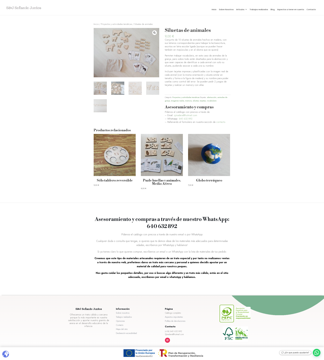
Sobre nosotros (122, 312)
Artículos (240, 9)
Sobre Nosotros (226, 9)
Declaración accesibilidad (126, 333)
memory (188, 100)
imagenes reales (177, 100)
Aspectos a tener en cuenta (290, 9)
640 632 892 (185, 118)
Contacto (311, 9)
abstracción (211, 97)
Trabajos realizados (259, 9)
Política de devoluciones (175, 321)
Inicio (214, 9)
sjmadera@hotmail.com (185, 115)
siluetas (196, 100)
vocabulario (212, 100)
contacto (220, 122)
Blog (273, 9)
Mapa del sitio (122, 329)
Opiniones (120, 321)
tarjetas (203, 100)
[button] (154, 32)
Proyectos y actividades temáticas (116, 24)
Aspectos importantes (174, 317)
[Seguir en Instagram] (167, 340)
